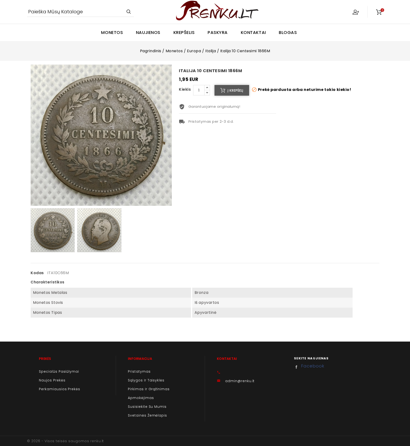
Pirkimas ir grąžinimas (149, 389)
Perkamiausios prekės (59, 389)
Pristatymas (139, 371)
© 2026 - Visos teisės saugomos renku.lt (65, 441)
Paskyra (218, 32)
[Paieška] (128, 12)
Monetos (112, 32)
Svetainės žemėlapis (147, 415)
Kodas (37, 273)
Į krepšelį (235, 90)
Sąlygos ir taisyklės (146, 380)
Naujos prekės (52, 380)
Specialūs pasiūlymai (59, 371)
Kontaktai (253, 32)
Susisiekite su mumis (147, 406)
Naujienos (148, 32)
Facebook (297, 367)
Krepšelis (184, 32)
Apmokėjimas (141, 397)
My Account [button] (355, 11)
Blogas (288, 32)
